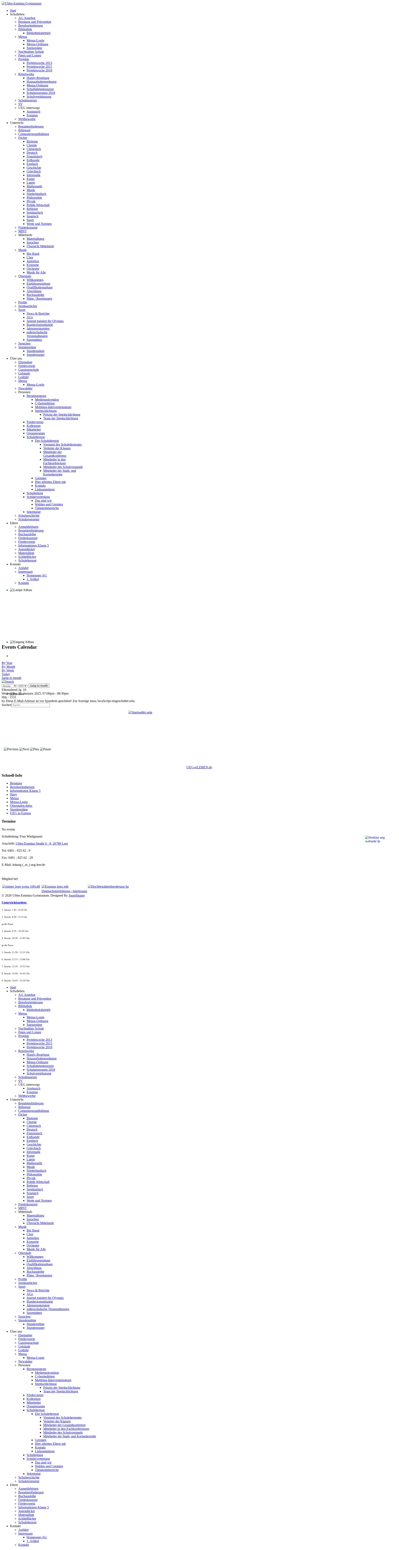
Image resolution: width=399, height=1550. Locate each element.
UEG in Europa (20, 813)
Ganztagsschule (28, 369)
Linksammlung (45, 489)
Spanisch (32, 216)
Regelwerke (26, 74)
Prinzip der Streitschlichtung (61, 414)
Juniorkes (33, 261)
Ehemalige (25, 362)
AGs (30, 317)
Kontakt (40, 485)
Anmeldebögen (28, 527)
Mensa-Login (35, 40)
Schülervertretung (38, 497)
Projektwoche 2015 (39, 66)
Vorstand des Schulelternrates (62, 444)
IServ (13, 794)
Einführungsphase (38, 283)
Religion (32, 209)
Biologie (32, 141)
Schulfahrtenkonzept (40, 89)
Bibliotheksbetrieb (38, 33)
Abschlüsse (34, 291)
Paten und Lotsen (29, 55)
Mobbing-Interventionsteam (53, 407)
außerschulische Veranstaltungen (37, 334)
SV (20, 104)
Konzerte (33, 265)
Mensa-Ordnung (37, 44)
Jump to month (11, 678)
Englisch (32, 164)
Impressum (25, 571)
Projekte (23, 59)
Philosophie (34, 197)
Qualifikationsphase (40, 287)
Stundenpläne (27, 347)
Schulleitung (35, 493)
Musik (31, 190)
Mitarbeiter (34, 429)
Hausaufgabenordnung (42, 81)
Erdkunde (33, 160)
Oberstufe (24, 276)
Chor (30, 257)
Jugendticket (26, 549)
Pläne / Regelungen (39, 298)
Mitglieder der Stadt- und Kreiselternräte (59, 472)
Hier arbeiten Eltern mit (50, 482)
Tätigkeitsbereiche (47, 508)
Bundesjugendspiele (40, 325)
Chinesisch (34, 149)
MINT (22, 231)
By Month (8, 666)
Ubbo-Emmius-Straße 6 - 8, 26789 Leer (42, 843)
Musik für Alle (36, 272)
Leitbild (23, 377)
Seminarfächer (27, 306)
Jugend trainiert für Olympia (45, 321)
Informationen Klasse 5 (33, 545)
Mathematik (34, 186)
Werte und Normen (39, 223)
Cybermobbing (45, 403)
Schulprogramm (28, 519)
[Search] (8, 681)
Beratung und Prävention (34, 21)
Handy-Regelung (38, 78)
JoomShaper (77, 895)
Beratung (16, 783)
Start (13, 10)
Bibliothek (25, 29)
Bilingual (24, 130)
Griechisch (34, 171)
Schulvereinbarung (39, 96)
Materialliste (26, 553)
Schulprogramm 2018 (41, 93)
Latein (31, 182)
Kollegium (34, 426)
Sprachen (33, 242)
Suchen (6, 705)
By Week (8, 670)
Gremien (40, 478)
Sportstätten (34, 339)
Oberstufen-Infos (21, 805)
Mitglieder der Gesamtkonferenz (54, 453)
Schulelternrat (36, 437)
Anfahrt (23, 568)
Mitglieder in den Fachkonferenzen (54, 461)
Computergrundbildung (33, 134)
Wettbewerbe (27, 119)
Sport (30, 220)
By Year (7, 663)
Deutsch (32, 152)
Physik (31, 201)
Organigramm (36, 433)
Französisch (34, 156)
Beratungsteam (36, 396)
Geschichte (34, 167)
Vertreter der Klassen (57, 448)
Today (6, 674)
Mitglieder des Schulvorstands (63, 467)
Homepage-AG (37, 575)
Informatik (33, 175)
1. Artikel (33, 579)
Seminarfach (35, 212)
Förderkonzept (27, 227)
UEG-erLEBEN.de (199, 767)
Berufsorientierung (30, 25)
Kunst (30, 179)
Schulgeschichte (28, 515)
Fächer (22, 137)
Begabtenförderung (31, 126)
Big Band (33, 253)
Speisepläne (34, 48)
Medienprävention (47, 399)
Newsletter (25, 388)
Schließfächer (27, 556)
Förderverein (26, 366)
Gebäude (24, 373)
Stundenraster (35, 354)
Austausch (33, 111)
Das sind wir (43, 500)
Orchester (33, 268)
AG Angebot (26, 18)
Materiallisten (35, 238)
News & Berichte (38, 313)
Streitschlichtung (46, 411)
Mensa (22, 36)
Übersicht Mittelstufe (40, 246)
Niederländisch (36, 194)
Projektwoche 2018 (39, 70)
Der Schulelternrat (47, 440)
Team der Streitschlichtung (60, 418)
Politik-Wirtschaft (38, 205)
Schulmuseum (27, 100)
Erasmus (32, 115)
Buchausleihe (35, 295)
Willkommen (35, 280)
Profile (22, 302)
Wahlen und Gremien (49, 504)
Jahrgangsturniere (38, 328)
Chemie (32, 145)
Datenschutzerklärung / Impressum (64, 891)
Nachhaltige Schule (31, 51)
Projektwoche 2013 (39, 63)
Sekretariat (34, 512)
